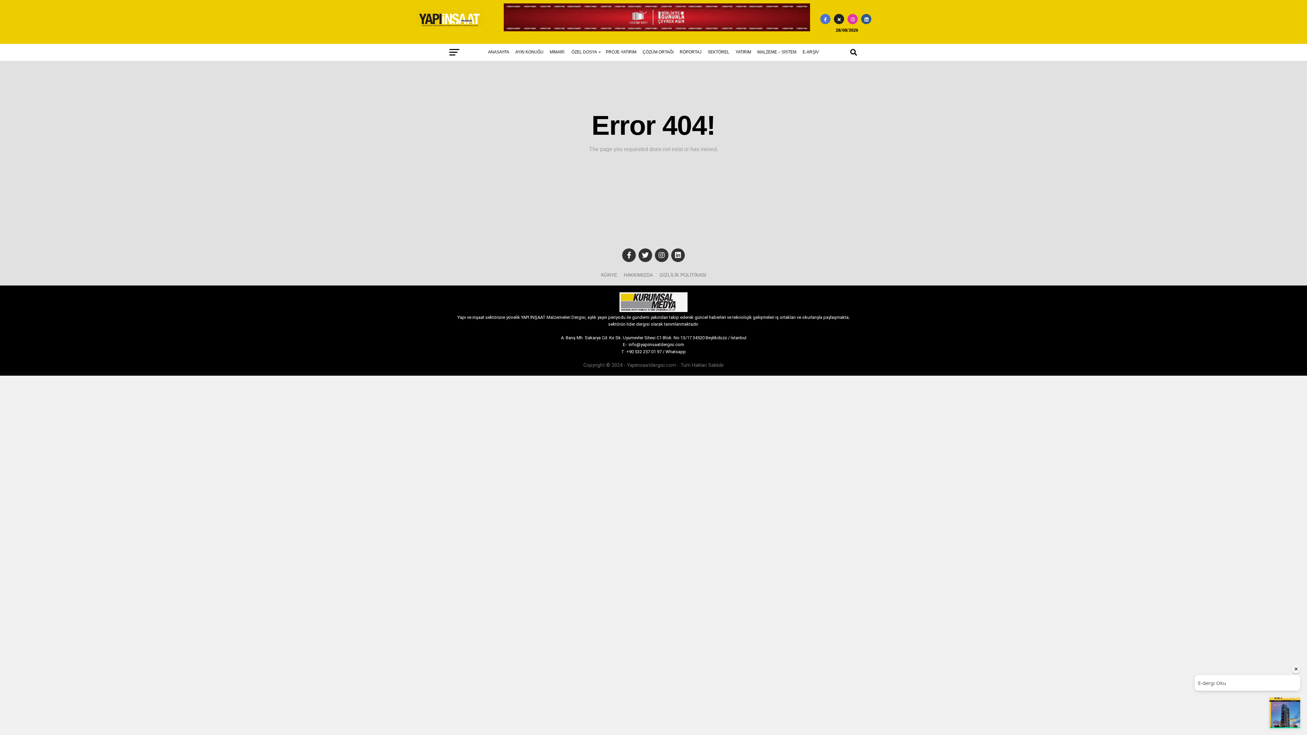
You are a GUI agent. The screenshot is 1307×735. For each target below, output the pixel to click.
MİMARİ (557, 52)
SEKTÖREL (718, 52)
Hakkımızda (638, 275)
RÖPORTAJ (690, 52)
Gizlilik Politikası (683, 275)
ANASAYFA (498, 52)
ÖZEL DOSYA (584, 52)
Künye (609, 275)
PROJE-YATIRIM (621, 52)
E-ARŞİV (811, 52)
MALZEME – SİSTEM (776, 52)
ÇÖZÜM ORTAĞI (658, 52)
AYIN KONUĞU (529, 52)
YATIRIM (743, 52)
